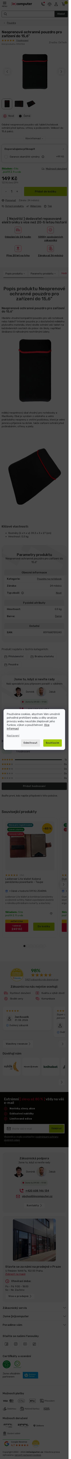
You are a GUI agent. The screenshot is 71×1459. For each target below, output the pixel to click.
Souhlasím (52, 743)
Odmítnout (30, 743)
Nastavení (13, 735)
